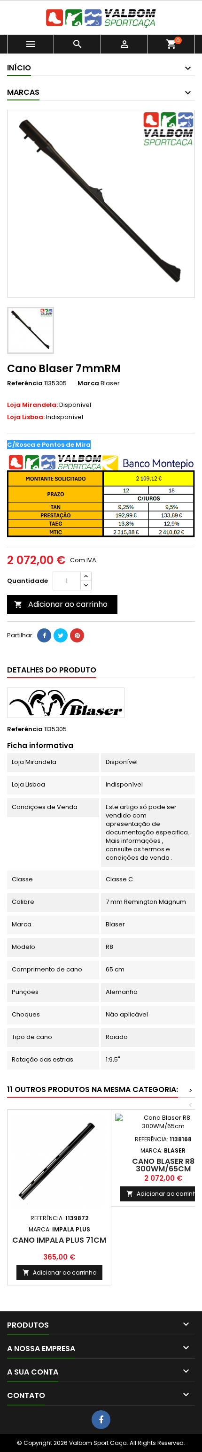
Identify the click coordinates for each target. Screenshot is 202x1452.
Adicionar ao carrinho (61, 604)
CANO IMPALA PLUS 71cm (59, 1240)
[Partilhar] (44, 635)
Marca (88, 383)
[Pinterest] (77, 635)
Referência (25, 383)
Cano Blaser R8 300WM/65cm (163, 1165)
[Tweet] (61, 635)
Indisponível (45, 417)
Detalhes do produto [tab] (51, 670)
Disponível (49, 405)
